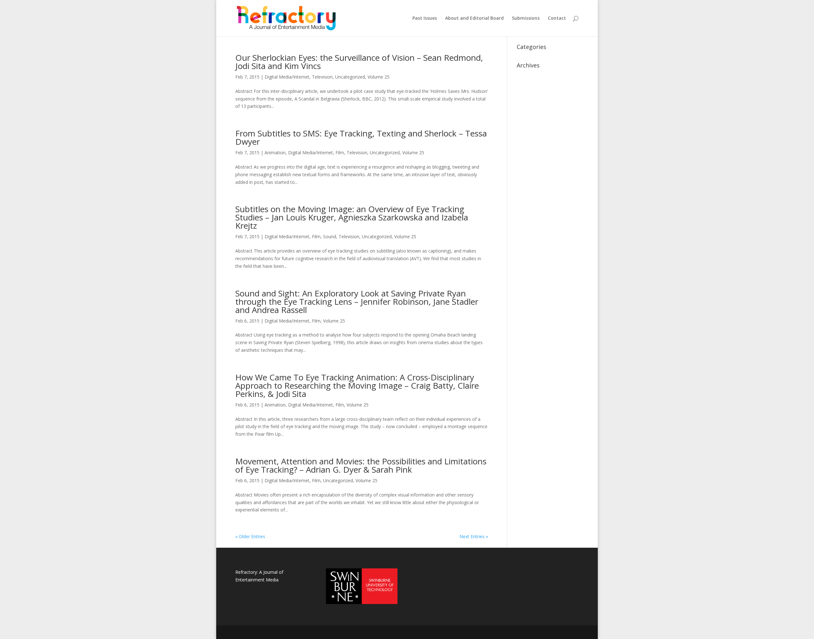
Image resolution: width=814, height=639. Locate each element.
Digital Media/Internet (287, 77)
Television (322, 77)
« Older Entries (250, 536)
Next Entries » (473, 536)
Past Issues (424, 18)
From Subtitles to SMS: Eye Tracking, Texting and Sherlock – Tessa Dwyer (361, 137)
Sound (329, 236)
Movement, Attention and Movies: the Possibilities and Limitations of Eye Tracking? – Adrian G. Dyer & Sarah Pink (360, 465)
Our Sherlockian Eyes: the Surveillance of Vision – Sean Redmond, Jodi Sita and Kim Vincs (359, 62)
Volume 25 (379, 77)
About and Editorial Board (474, 18)
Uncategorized (350, 77)
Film (339, 152)
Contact (557, 18)
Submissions (526, 18)
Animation (275, 152)
